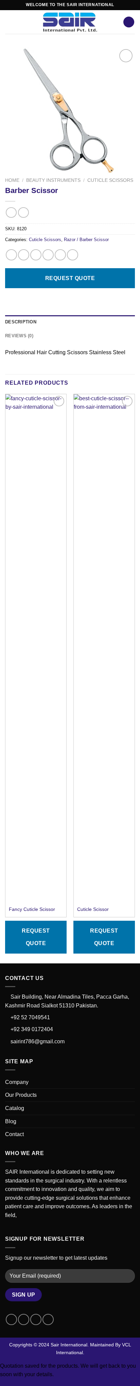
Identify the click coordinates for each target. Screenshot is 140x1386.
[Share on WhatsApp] (11, 254)
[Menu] (9, 22)
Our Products (21, 1095)
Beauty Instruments (53, 180)
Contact (14, 1134)
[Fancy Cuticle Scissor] (35, 648)
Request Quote (70, 278)
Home (12, 180)
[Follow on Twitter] (35, 1319)
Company (17, 1082)
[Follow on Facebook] (11, 1319)
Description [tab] (20, 321)
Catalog (14, 1108)
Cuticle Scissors (110, 180)
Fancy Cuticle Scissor (32, 909)
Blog (10, 1121)
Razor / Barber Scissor (86, 239)
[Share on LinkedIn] (72, 254)
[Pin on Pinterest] (60, 254)
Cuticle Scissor (93, 909)
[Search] (128, 22)
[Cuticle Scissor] (104, 648)
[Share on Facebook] (23, 254)
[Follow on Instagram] (23, 1319)
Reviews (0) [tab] (19, 335)
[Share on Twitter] (35, 254)
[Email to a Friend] (48, 254)
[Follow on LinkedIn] (48, 1319)
